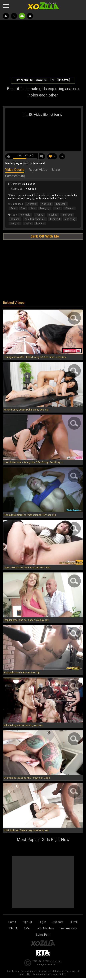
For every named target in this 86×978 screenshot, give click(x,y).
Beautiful (61, 204)
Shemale (31, 204)
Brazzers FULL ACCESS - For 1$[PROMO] (43, 80)
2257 (27, 928)
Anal (13, 208)
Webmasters (69, 928)
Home (12, 921)
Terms (73, 921)
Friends (69, 208)
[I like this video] (8, 156)
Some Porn (43, 934)
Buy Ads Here (45, 928)
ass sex (15, 219)
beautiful (55, 219)
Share (56, 170)
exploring (70, 219)
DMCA (13, 928)
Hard (57, 208)
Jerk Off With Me (45, 236)
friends (40, 223)
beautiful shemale (35, 219)
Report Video (38, 170)
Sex (23, 208)
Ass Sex (46, 204)
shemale (25, 214)
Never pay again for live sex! (25, 163)
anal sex (67, 214)
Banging (44, 208)
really (28, 223)
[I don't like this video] (41, 156)
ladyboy (53, 214)
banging (15, 223)
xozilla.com (56, 961)
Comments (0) (15, 176)
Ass (32, 208)
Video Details (14, 170)
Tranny (39, 214)
